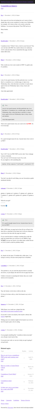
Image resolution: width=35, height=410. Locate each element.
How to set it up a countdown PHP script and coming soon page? (10, 357)
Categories (9, 400)
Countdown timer (6, 381)
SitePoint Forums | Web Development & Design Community (17, 1)
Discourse (10, 407)
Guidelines (16, 400)
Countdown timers (9, 6)
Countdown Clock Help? (8, 374)
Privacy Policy (5, 403)
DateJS (3, 316)
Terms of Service (25, 400)
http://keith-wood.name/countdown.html (11, 311)
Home (2, 400)
